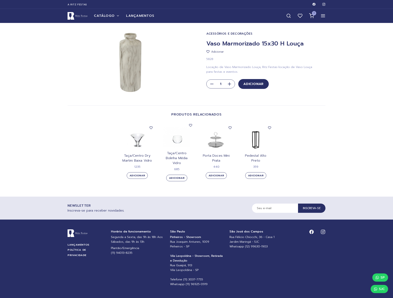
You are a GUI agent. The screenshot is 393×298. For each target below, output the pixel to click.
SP (383, 277)
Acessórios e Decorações (229, 34)
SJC (382, 289)
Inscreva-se (312, 208)
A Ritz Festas (77, 4)
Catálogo (104, 15)
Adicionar (253, 84)
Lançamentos (140, 15)
